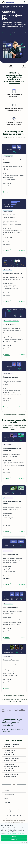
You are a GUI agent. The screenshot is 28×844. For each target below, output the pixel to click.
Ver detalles (22, 192)
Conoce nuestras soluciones (18, 33)
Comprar (7, 192)
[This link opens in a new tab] (7, 815)
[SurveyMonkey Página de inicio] (3, 2)
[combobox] (14, 811)
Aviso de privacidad (11, 833)
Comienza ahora (6, 33)
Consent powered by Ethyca (20, 842)
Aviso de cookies (20, 833)
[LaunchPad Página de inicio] (10, 2)
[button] (14, 745)
